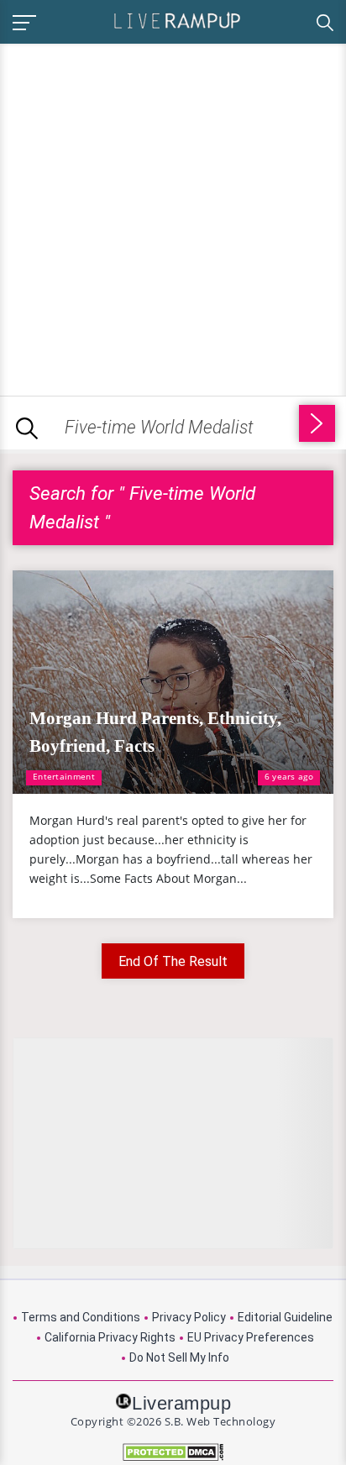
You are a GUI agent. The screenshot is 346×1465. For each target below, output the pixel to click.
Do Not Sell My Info (179, 1357)
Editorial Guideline (285, 1317)
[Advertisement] (173, 217)
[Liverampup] (177, 19)
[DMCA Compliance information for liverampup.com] (173, 1452)
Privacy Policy (189, 1317)
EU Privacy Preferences (250, 1337)
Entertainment (64, 776)
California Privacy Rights (110, 1337)
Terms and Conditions (80, 1317)
